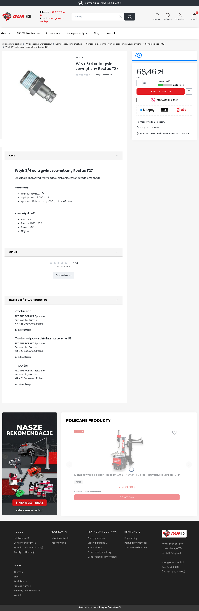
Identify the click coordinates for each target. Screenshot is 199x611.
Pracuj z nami (21, 586)
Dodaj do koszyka (160, 91)
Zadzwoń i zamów (167, 100)
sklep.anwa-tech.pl (12, 43)
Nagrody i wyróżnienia (26, 590)
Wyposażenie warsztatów (39, 43)
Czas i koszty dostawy (99, 552)
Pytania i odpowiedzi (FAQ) (28, 547)
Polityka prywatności (136, 542)
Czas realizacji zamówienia (102, 556)
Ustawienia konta (60, 538)
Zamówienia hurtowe (136, 547)
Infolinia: (52, 14)
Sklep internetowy (98, 607)
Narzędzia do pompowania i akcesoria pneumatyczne (113, 43)
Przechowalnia (58, 542)
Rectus (79, 57)
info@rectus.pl (23, 329)
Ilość (139, 77)
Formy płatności (96, 538)
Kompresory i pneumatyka (69, 43)
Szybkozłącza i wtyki (155, 43)
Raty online (94, 547)
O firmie (18, 572)
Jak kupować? (21, 538)
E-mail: (52, 20)
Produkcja (19, 581)
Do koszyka (127, 497)
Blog (16, 576)
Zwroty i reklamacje (24, 552)
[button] (129, 17)
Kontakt (18, 595)
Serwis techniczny (24, 542)
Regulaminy (131, 538)
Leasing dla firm (96, 542)
